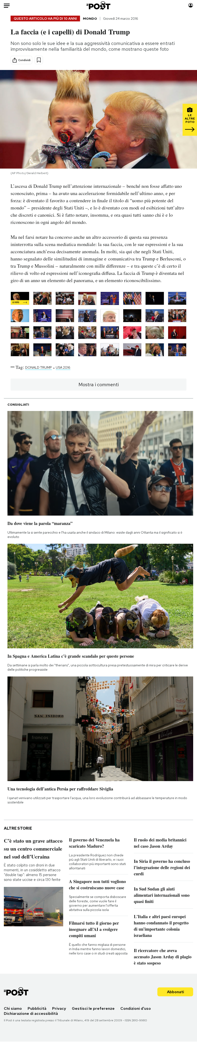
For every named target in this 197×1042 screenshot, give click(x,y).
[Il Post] (98, 5)
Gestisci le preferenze (93, 1008)
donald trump (38, 367)
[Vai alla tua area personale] (190, 5)
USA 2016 (63, 367)
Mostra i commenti (99, 384)
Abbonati (175, 991)
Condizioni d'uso (135, 1008)
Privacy (59, 1008)
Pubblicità (37, 1008)
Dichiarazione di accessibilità (31, 1013)
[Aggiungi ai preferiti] (39, 60)
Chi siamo (13, 1008)
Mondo (90, 18)
